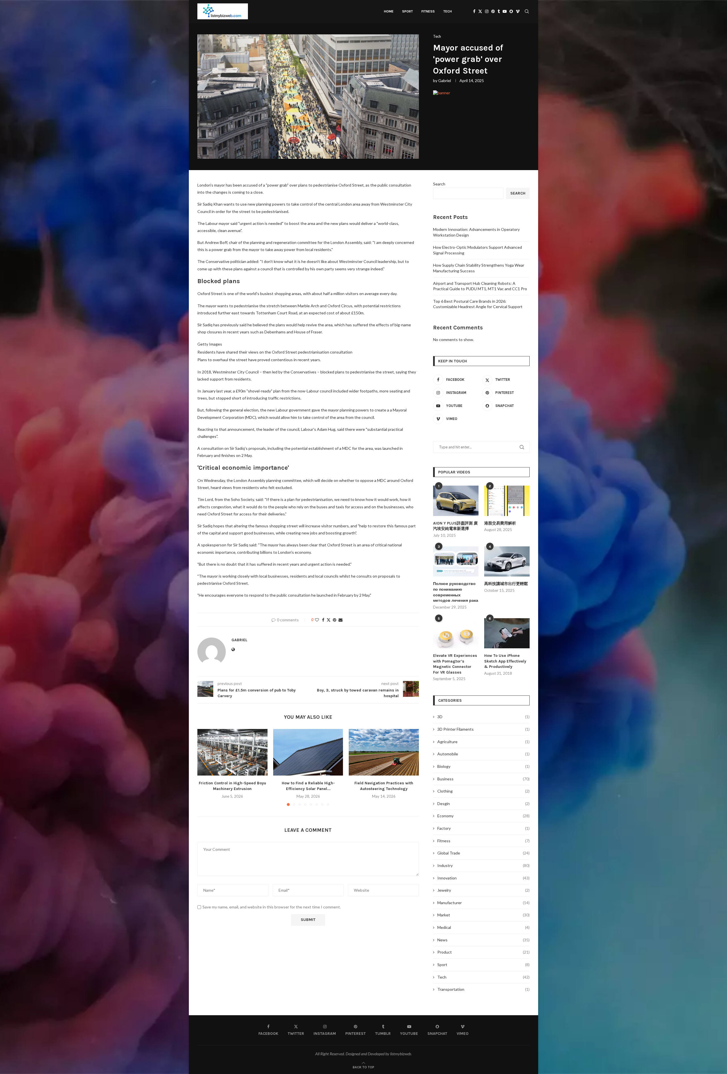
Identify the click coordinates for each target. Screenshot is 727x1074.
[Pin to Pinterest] (334, 619)
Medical (483, 927)
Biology (483, 766)
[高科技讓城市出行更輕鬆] (507, 561)
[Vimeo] (518, 11)
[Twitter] (480, 11)
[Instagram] (486, 11)
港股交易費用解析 (500, 523)
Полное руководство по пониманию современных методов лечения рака (455, 592)
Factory (483, 828)
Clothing (483, 791)
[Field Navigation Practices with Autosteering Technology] (384, 752)
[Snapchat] (511, 11)
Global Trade (483, 853)
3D (483, 716)
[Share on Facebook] (323, 619)
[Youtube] (505, 11)
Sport (407, 11)
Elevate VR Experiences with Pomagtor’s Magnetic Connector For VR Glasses (455, 664)
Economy (483, 815)
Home (389, 11)
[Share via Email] (340, 619)
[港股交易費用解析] (507, 501)
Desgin (483, 803)
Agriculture (483, 741)
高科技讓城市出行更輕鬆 (506, 583)
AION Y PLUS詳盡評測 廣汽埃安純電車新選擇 (455, 526)
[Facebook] (474, 11)
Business (483, 778)
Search (439, 183)
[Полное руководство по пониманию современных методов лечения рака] (456, 561)
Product (483, 952)
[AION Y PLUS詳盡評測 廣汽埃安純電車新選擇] (456, 501)
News (483, 939)
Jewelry (483, 890)
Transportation (483, 989)
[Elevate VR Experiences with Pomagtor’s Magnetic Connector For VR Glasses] (456, 633)
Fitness (428, 11)
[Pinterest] (493, 11)
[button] (205, 767)
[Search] (527, 11)
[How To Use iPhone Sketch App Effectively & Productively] (507, 633)
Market (483, 914)
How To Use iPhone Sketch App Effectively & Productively (505, 661)
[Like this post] (317, 619)
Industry (483, 865)
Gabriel (444, 80)
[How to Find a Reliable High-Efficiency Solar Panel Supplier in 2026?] (308, 752)
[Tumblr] (499, 11)
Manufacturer (483, 902)
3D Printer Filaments (483, 729)
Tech (447, 11)
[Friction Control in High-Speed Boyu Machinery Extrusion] (232, 752)
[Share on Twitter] (329, 619)
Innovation (483, 878)
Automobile (483, 753)
